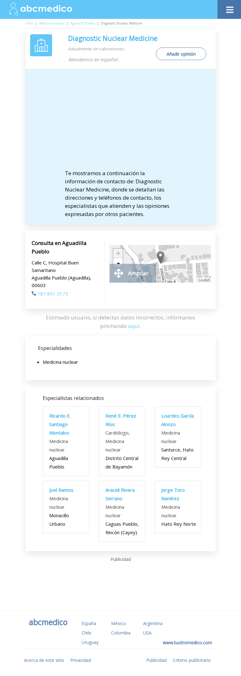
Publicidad (156, 660)
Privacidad (80, 660)
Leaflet (204, 279)
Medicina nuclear (51, 23)
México (118, 623)
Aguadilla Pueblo (82, 23)
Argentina (153, 623)
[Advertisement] (120, 122)
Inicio (29, 23)
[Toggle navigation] (229, 8)
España (89, 623)
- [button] (118, 262)
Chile (86, 633)
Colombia (121, 633)
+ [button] (118, 253)
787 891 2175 (52, 294)
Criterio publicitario (192, 660)
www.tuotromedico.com (187, 643)
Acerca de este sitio (44, 660)
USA (147, 633)
